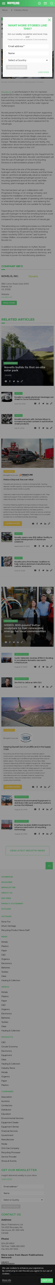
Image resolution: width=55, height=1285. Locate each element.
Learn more (43, 72)
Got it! (47, 1280)
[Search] (51, 3)
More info (6, 1280)
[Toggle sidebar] (3, 3)
